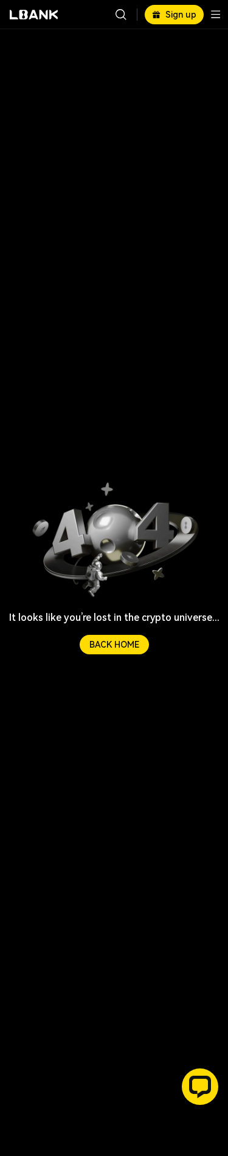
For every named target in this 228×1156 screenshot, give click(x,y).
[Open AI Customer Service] (200, 1086)
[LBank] (34, 14)
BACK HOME (114, 644)
